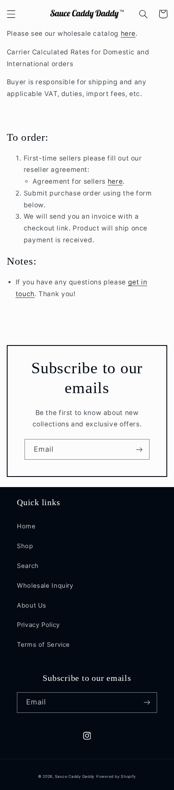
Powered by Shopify (116, 776)
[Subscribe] (139, 449)
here (128, 33)
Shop (25, 546)
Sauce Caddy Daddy (75, 776)
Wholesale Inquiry (45, 585)
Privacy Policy (38, 625)
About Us (31, 605)
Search (28, 566)
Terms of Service (43, 644)
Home (26, 526)
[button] (11, 14)
